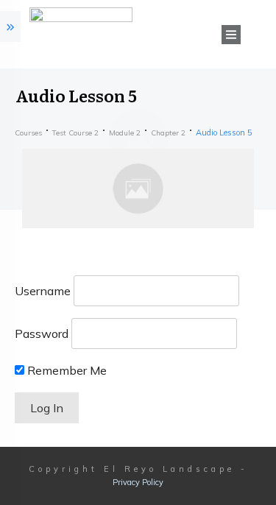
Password (41, 333)
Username (43, 290)
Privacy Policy (138, 482)
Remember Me (65, 370)
